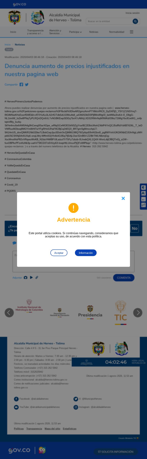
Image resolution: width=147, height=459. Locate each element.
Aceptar (58, 252)
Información (86, 252)
